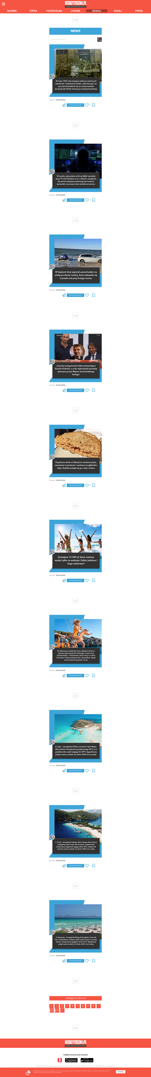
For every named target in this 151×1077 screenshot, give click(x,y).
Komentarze (75, 105)
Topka (33, 10)
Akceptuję (121, 1071)
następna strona (75, 998)
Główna (12, 10)
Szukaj (96, 10)
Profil (139, 10)
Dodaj (118, 10)
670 (52, 1010)
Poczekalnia (54, 10)
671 (57, 1010)
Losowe (75, 10)
